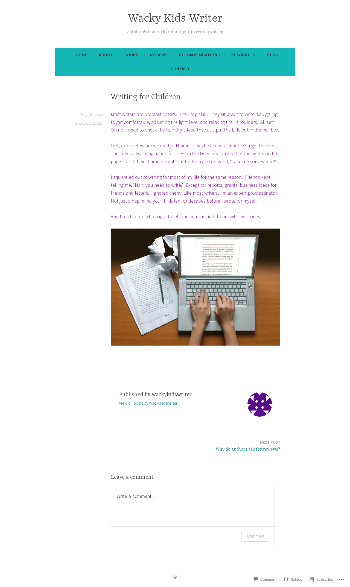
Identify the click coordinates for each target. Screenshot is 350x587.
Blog (272, 54)
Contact (180, 68)
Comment (255, 536)
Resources (243, 54)
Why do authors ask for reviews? (248, 446)
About (106, 54)
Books (131, 54)
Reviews (159, 54)
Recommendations (199, 54)
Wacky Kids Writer (175, 18)
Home (82, 54)
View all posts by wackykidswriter (148, 403)
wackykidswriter (89, 123)
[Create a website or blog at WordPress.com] (175, 577)
